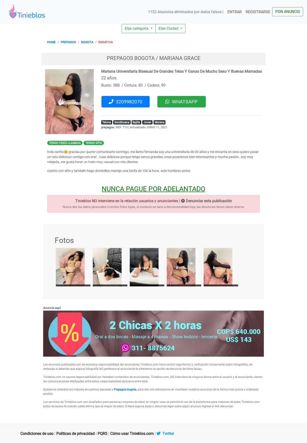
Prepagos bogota (125, 389)
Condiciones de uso (36, 433)
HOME (51, 42)
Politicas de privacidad (75, 433)
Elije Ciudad (169, 28)
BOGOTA (87, 42)
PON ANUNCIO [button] (287, 11)
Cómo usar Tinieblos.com (132, 433)
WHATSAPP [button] (184, 102)
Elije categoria (137, 28)
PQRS (102, 433)
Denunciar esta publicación (208, 201)
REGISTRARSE (258, 12)
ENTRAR (234, 12)
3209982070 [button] (127, 102)
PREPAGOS (68, 42)
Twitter (167, 433)
